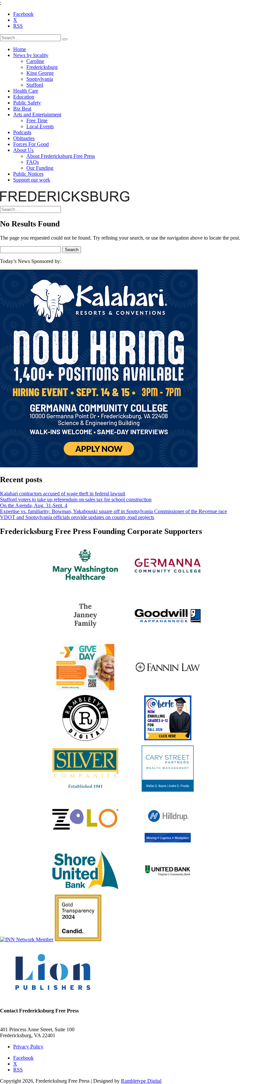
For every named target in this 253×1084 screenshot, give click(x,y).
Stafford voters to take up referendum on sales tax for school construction (76, 499)
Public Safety (27, 102)
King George (40, 73)
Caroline (35, 61)
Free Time (36, 120)
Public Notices (28, 174)
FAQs (32, 162)
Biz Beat (22, 108)
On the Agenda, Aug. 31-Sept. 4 (33, 505)
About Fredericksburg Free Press (60, 156)
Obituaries (24, 138)
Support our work (31, 180)
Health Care (25, 91)
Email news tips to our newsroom (35, 1023)
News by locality (30, 55)
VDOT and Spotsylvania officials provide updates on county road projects (77, 517)
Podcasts (22, 132)
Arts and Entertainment (37, 114)
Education (23, 97)
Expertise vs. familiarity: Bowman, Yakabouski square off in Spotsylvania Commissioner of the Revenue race (113, 511)
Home (19, 49)
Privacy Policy (28, 1046)
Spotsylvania (39, 79)
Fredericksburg (42, 67)
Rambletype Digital (141, 1081)
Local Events (40, 126)
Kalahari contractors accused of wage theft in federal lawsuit (62, 493)
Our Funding (39, 168)
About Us (23, 150)
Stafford (34, 85)
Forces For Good (31, 144)
